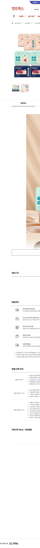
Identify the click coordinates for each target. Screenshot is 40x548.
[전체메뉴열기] (14, 16)
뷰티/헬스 (27, 23)
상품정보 (23, 103)
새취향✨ (22, 16)
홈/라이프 (18, 23)
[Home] (12, 23)
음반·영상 (31, 16)
